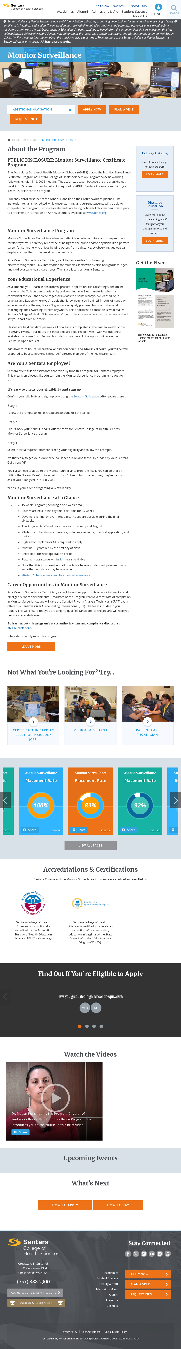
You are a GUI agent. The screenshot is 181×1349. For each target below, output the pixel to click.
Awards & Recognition (36, 1303)
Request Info (139, 5)
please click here (19, 628)
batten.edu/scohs (57, 41)
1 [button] (79, 1026)
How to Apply (65, 1205)
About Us (140, 16)
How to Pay (118, 1205)
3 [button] (94, 1026)
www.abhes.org (96, 213)
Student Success (134, 11)
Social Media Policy (116, 1331)
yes (85, 1007)
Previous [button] (5, 800)
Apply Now (102, 5)
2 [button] (87, 1026)
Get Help (112, 1306)
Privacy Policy (69, 1331)
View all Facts (91, 845)
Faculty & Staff (108, 1284)
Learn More (31, 647)
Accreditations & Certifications (33, 1293)
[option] (90, 801)
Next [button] (175, 800)
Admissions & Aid (105, 11)
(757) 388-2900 (33, 1282)
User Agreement (90, 1331)
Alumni (82, 11)
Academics (65, 11)
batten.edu (88, 37)
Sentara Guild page (86, 396)
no (96, 1007)
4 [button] (101, 1026)
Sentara (64, 559)
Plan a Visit (120, 5)
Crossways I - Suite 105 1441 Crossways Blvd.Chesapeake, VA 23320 (33, 1268)
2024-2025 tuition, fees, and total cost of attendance (56, 575)
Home (16, 140)
